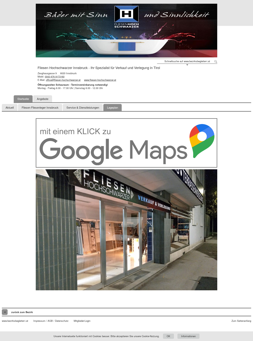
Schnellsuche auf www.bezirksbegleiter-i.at (187, 61)
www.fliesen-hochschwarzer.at (100, 80)
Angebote (42, 99)
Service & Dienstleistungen (82, 107)
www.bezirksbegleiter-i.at (15, 320)
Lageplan (112, 107)
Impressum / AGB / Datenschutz (51, 320)
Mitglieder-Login (82, 320)
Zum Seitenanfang (241, 320)
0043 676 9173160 (54, 76)
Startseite (23, 99)
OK (168, 336)
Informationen (188, 336)
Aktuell (10, 107)
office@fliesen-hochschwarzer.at (63, 80)
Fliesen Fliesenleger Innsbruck (40, 107)
